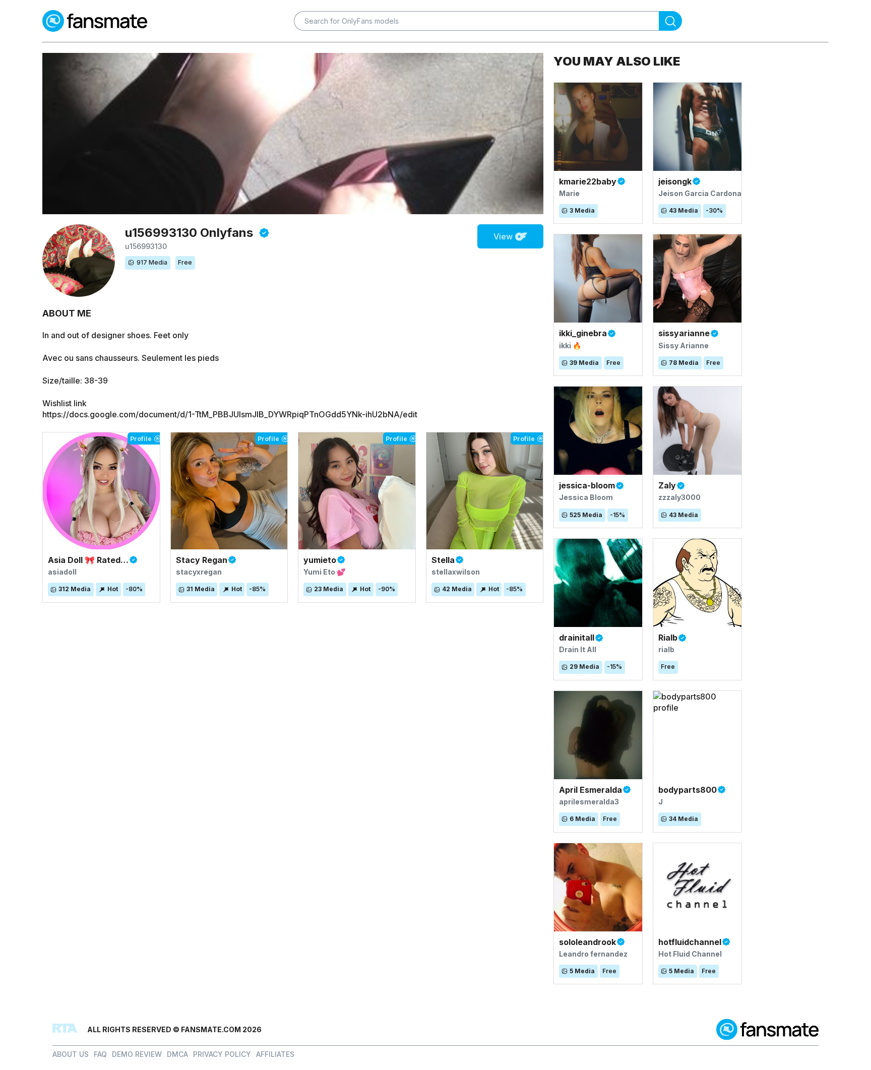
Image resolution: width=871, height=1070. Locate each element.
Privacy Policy (222, 1054)
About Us (70, 1054)
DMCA (177, 1054)
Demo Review (137, 1054)
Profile (141, 439)
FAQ (100, 1054)
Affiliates (275, 1054)
